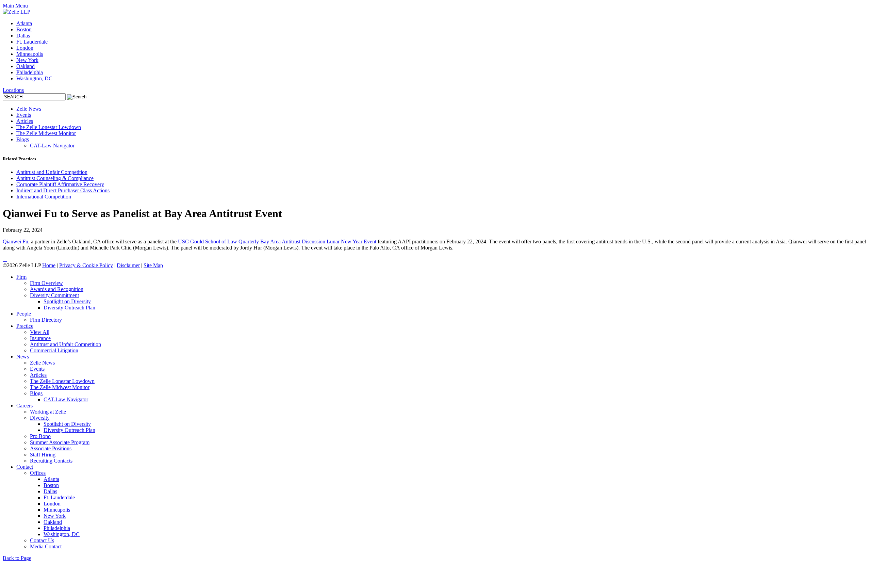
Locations (13, 90)
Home (48, 265)
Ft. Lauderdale (32, 42)
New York (27, 60)
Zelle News (28, 109)
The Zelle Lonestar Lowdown (48, 127)
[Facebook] (6, 259)
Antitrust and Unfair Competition (51, 172)
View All (39, 332)
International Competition (43, 196)
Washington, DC (34, 78)
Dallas (23, 35)
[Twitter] (4, 259)
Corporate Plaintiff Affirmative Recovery (60, 184)
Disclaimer (128, 265)
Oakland (25, 66)
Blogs (22, 139)
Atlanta (24, 23)
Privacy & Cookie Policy (86, 265)
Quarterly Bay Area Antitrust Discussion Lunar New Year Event (307, 241)
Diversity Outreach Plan (69, 307)
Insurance (40, 338)
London (24, 48)
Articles (24, 121)
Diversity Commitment (54, 295)
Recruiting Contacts (51, 461)
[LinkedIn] (3, 259)
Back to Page (17, 558)
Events (23, 115)
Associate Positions (50, 448)
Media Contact (46, 546)
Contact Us (42, 540)
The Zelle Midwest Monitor (46, 133)
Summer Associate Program (59, 442)
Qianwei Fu (15, 241)
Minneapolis (29, 54)
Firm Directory (46, 320)
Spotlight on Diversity (67, 301)
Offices (38, 473)
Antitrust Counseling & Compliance (55, 178)
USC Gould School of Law (207, 241)
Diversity (40, 418)
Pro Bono (40, 436)
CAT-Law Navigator (52, 145)
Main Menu (15, 6)
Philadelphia (29, 72)
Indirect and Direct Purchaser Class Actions (63, 190)
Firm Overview (46, 283)
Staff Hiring (42, 454)
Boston (24, 29)
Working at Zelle (48, 412)
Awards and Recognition (56, 289)
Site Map (153, 265)
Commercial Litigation (54, 350)
